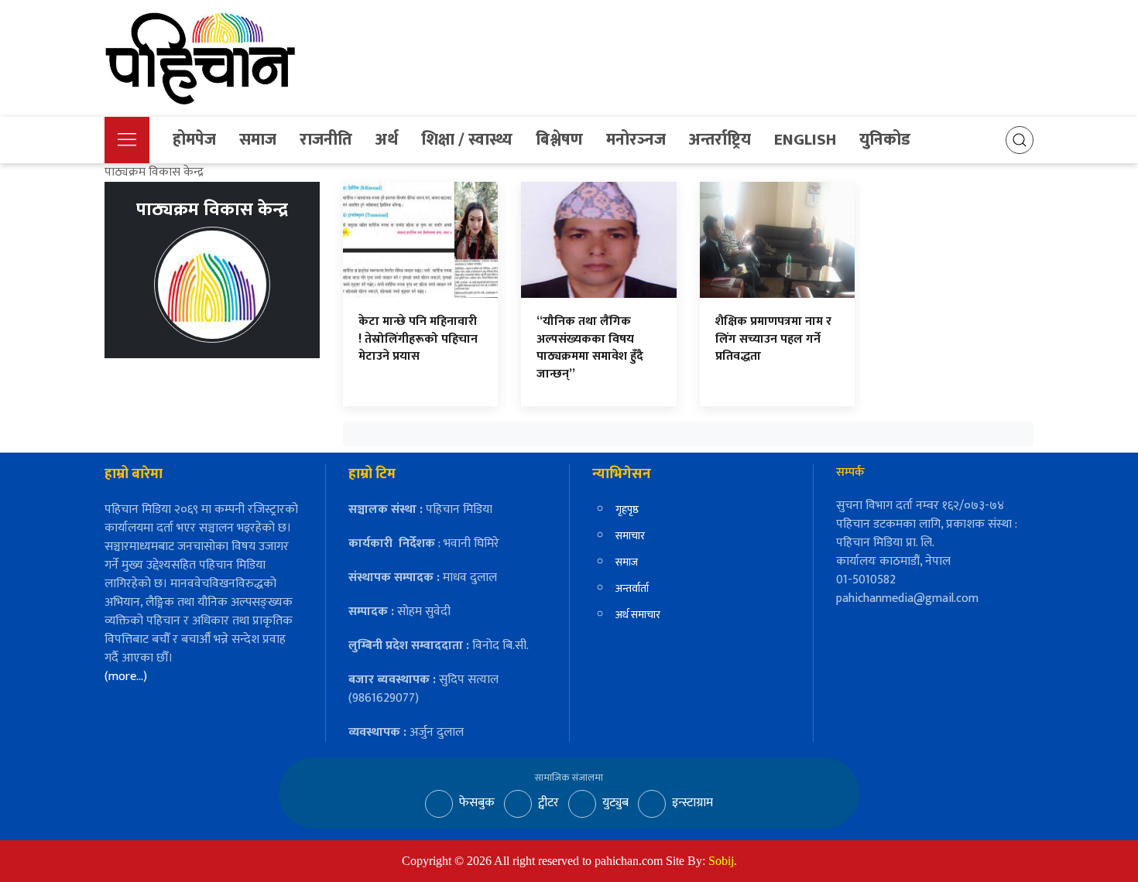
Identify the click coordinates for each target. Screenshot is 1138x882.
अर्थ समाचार (637, 615)
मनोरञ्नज (636, 139)
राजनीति (326, 139)
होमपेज (194, 139)
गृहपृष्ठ (627, 509)
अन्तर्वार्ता (632, 588)
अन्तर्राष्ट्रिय (720, 139)
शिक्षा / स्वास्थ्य (466, 139)
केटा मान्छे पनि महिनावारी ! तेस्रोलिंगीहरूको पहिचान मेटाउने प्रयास (418, 339)
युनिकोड (884, 139)
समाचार (630, 536)
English (805, 139)
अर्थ (386, 139)
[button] (127, 140)
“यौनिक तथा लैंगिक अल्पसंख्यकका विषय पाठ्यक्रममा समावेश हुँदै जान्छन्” (589, 347)
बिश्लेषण (559, 139)
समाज (257, 139)
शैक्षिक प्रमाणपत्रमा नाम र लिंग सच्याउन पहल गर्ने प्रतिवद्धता (773, 339)
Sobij (721, 860)
